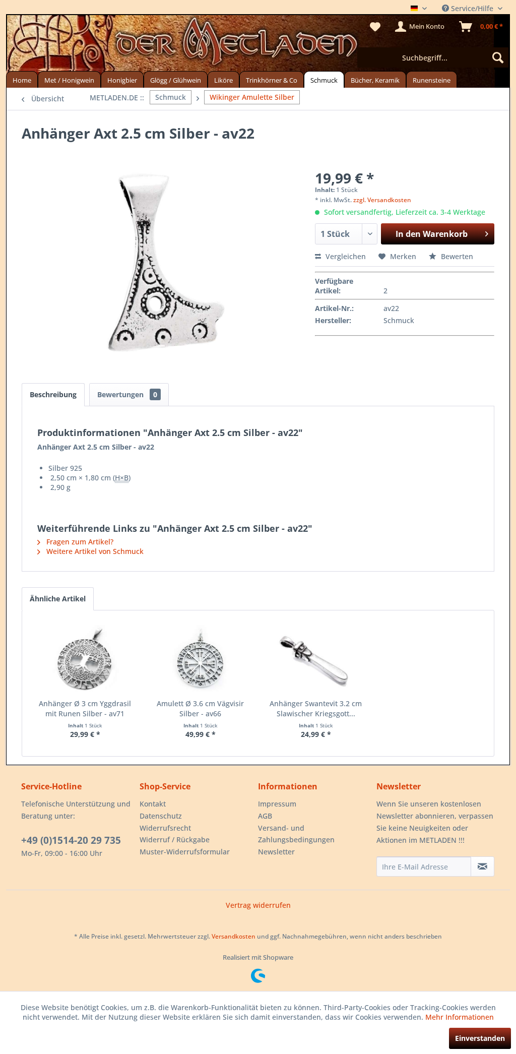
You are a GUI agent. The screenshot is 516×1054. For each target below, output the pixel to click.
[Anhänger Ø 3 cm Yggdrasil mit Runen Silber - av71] (85, 658)
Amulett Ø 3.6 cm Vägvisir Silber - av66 (200, 708)
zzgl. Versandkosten (382, 200)
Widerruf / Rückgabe (175, 839)
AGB (265, 816)
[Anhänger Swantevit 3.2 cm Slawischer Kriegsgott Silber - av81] (316, 658)
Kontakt (153, 804)
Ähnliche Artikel (58, 598)
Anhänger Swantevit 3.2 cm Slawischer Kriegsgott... (316, 708)
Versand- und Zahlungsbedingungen (296, 834)
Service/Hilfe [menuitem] (472, 8)
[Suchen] (497, 57)
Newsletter (276, 851)
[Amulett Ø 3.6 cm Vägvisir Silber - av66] (200, 658)
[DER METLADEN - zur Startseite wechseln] (258, 44)
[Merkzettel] (375, 27)
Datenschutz (161, 816)
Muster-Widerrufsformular (185, 851)
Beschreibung (53, 394)
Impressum (277, 804)
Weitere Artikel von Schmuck (94, 551)
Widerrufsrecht (165, 828)
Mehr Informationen (459, 1017)
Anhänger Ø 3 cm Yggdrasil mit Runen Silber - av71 (85, 708)
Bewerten (456, 256)
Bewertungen (127, 394)
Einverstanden (480, 1038)
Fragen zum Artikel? (78, 541)
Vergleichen (345, 256)
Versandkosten (233, 936)
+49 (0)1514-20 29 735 (71, 840)
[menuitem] (432, 57)
